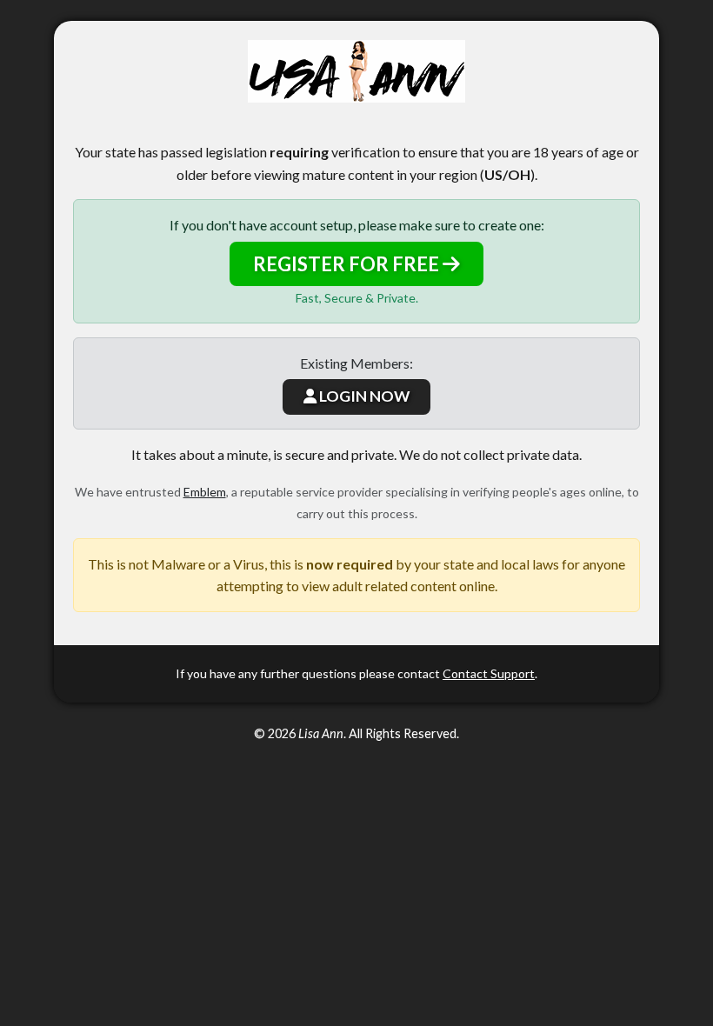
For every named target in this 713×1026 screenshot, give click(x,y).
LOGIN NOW (363, 396)
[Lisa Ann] (356, 71)
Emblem (204, 491)
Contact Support (489, 673)
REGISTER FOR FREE (348, 264)
